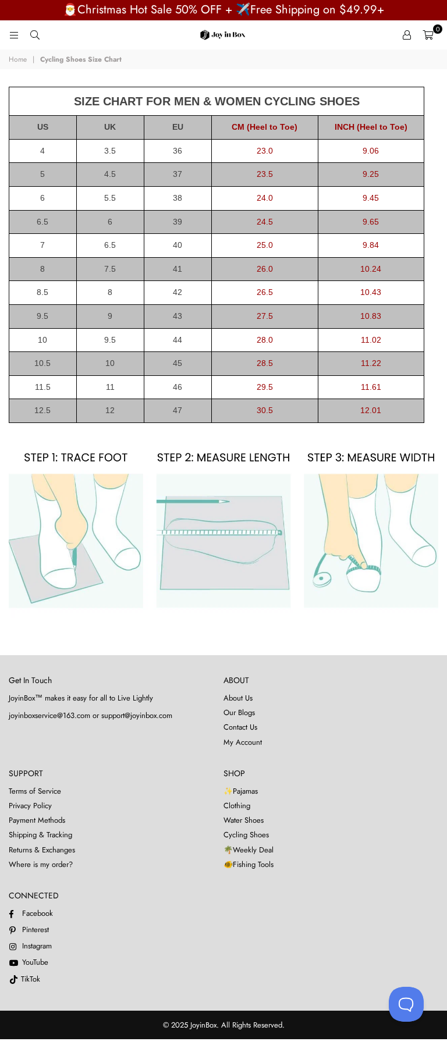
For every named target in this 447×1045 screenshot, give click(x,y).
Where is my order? (41, 864)
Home (18, 60)
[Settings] (406, 35)
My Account (243, 742)
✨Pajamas (241, 791)
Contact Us (240, 727)
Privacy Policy (30, 805)
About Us (238, 697)
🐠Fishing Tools (249, 864)
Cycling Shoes (246, 834)
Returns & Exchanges (42, 849)
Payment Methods (37, 820)
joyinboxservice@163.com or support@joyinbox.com (90, 715)
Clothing (237, 805)
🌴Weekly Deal (249, 849)
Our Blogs (239, 712)
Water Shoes (244, 820)
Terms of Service (35, 791)
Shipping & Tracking (40, 834)
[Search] (34, 35)
